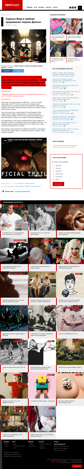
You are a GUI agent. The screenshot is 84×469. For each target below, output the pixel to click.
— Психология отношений (18, 446)
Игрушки (41, 7)
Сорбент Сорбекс (55, 462)
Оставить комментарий (22, 191)
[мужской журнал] (12, 5)
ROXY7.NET (61, 446)
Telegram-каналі (7, 94)
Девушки (29, 7)
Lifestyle (48, 7)
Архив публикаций (59, 444)
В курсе (55, 7)
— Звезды (6, 446)
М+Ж (35, 7)
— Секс (14, 448)
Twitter (18, 71)
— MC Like (6, 444)
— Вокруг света (42, 448)
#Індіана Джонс (19, 186)
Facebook (6, 71)
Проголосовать (58, 184)
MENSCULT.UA (11, 452)
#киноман (37, 186)
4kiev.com (59, 450)
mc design (69, 461)
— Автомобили (31, 446)
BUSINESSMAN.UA (12, 454)
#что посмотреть (9, 186)
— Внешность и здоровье (45, 444)
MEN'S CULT (61, 448)
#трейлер (27, 186)
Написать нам (77, 466)
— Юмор (14, 444)
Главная (3, 15)
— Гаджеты (30, 444)
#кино (32, 186)
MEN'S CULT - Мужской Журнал (26, 183)
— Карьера (41, 446)
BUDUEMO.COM (12, 456)
